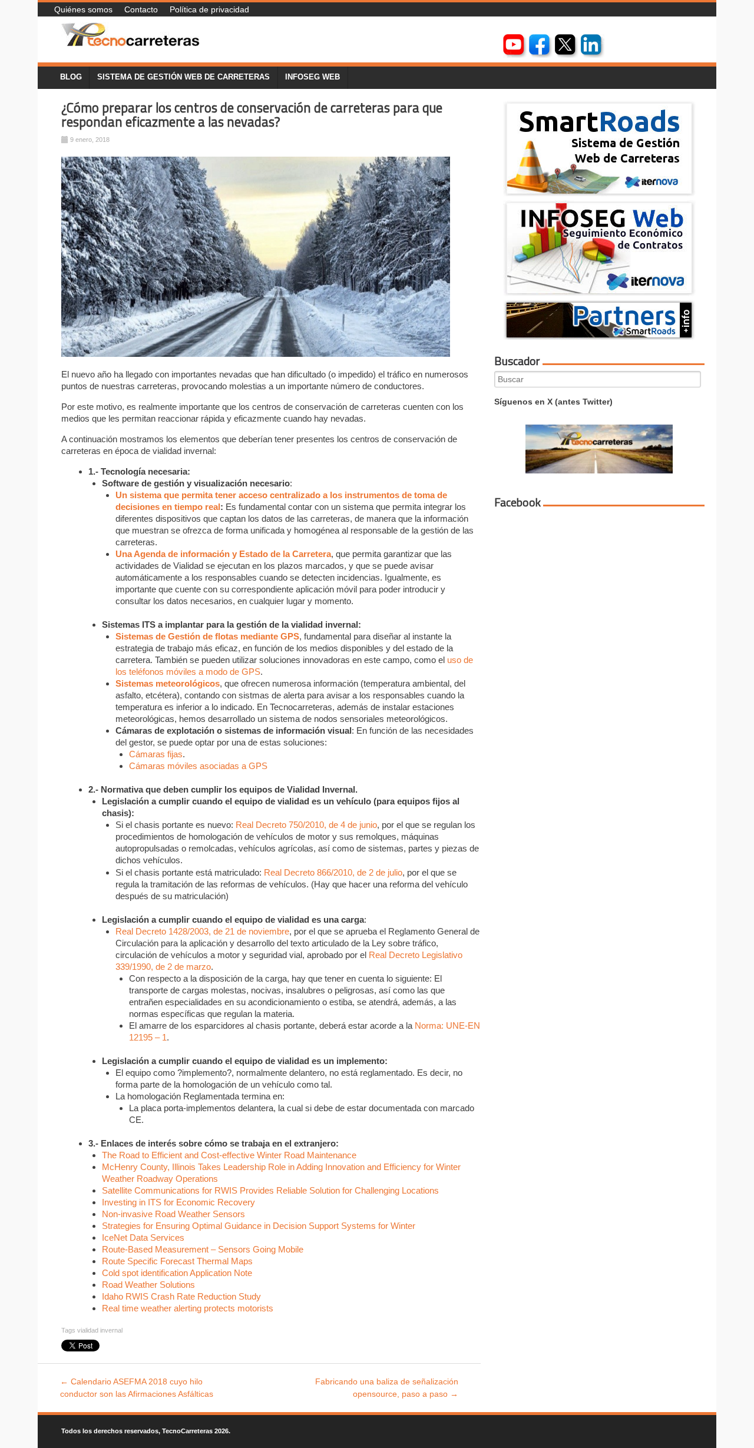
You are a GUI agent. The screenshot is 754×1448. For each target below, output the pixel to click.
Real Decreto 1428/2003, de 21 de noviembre (202, 931)
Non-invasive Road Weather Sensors (173, 1214)
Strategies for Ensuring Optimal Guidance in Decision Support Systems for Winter (258, 1226)
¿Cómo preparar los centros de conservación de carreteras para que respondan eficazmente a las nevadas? (251, 115)
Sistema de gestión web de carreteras (183, 77)
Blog (71, 77)
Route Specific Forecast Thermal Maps (177, 1261)
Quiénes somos (83, 9)
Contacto (141, 9)
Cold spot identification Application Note (177, 1273)
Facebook (517, 502)
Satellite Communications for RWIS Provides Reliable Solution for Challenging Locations (270, 1190)
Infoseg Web (312, 77)
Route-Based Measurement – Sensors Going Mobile (202, 1249)
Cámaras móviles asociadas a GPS (198, 766)
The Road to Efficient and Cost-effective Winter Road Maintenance (230, 1155)
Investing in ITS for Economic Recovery (178, 1202)
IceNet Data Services (143, 1237)
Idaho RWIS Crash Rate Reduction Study (181, 1296)
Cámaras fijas (156, 754)
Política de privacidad (209, 9)
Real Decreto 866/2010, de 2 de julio (333, 872)
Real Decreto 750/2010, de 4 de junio (306, 825)
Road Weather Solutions (148, 1285)
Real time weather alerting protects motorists (187, 1308)
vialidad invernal (100, 1330)
